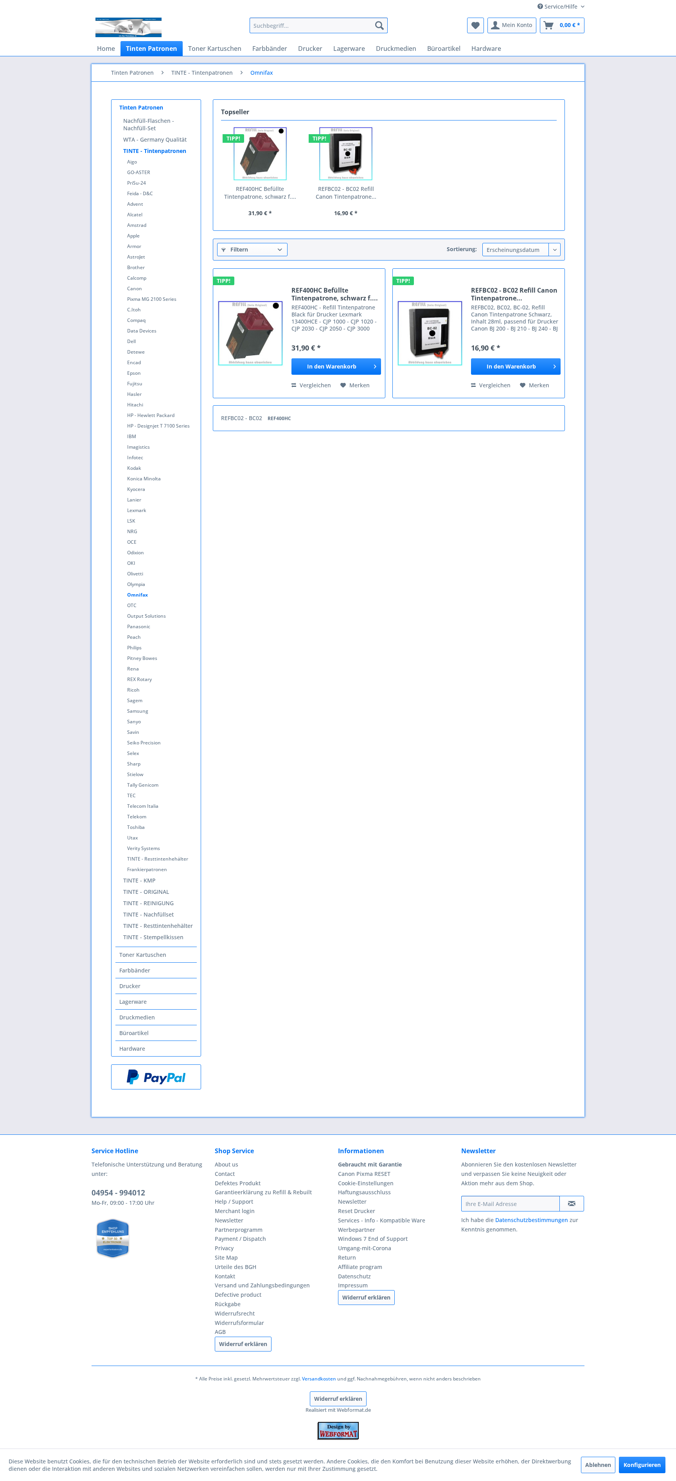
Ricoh (133, 690)
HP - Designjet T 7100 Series (158, 425)
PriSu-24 (136, 183)
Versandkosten (319, 1378)
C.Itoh (134, 309)
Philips (134, 647)
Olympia (136, 584)
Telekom (136, 816)
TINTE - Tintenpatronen (154, 151)
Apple (133, 235)
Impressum (353, 1285)
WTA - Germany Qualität (155, 139)
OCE (132, 542)
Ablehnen (598, 1464)
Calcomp (136, 278)
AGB (220, 1331)
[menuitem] (319, 25)
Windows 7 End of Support (373, 1238)
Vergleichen (314, 385)
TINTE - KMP (139, 880)
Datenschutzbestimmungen (531, 1220)
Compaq (136, 320)
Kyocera (136, 489)
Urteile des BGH (235, 1267)
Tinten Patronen (141, 107)
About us (226, 1164)
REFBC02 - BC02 (242, 418)
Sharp (133, 763)
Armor (134, 246)
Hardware (132, 1048)
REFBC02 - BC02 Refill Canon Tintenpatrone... (346, 192)
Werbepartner (356, 1229)
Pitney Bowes (142, 658)
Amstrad (136, 225)
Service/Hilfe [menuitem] (561, 6)
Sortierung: (462, 249)
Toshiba (136, 827)
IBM (131, 436)
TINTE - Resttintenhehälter (157, 859)
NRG (132, 531)
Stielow (135, 774)
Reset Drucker (356, 1211)
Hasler (134, 394)
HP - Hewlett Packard (150, 415)
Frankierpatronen (147, 869)
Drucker (129, 986)
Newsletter (229, 1220)
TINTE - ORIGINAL (146, 891)
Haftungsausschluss (364, 1192)
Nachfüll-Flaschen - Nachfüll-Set (148, 124)
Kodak (134, 468)
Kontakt (225, 1276)
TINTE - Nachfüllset (148, 914)
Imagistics (138, 447)
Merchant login (235, 1211)
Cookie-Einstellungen (366, 1183)
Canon (134, 288)
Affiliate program (360, 1267)
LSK (131, 521)
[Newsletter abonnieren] (571, 1203)
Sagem (134, 700)
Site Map (226, 1257)
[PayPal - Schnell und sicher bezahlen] (156, 1076)
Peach (134, 637)
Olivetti (135, 573)
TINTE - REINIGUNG (148, 903)
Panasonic (138, 626)
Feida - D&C (140, 193)
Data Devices (141, 330)
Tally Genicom (142, 785)
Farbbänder (134, 970)
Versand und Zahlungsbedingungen (262, 1285)
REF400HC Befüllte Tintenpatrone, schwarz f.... (260, 192)
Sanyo (134, 721)
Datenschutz (354, 1276)
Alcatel (134, 214)
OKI (131, 563)
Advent (135, 204)
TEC (131, 795)
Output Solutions (146, 616)
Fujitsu (134, 383)
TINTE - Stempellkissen (153, 937)
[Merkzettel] (475, 25)
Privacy (224, 1248)
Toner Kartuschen (142, 954)
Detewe (136, 352)
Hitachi (135, 404)
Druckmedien (137, 1017)
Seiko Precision (144, 742)
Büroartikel (134, 1033)
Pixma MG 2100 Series (151, 299)
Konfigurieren (642, 1464)
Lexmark (136, 510)
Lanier (134, 499)
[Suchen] (379, 25)
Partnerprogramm (238, 1229)
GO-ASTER (138, 172)
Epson (134, 373)
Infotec (135, 457)
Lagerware (133, 1001)
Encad (134, 362)
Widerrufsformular (239, 1322)
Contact (225, 1173)
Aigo (132, 161)
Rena (133, 668)
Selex (133, 753)
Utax (132, 837)
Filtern (238, 249)
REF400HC (279, 418)
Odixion (135, 552)
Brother (136, 267)
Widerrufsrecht (235, 1313)
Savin (133, 732)
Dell (131, 341)
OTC (132, 605)
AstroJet (136, 256)
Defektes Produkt (238, 1183)
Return (347, 1257)
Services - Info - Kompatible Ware (381, 1220)
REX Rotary (139, 679)
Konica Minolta (144, 478)
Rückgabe (228, 1304)
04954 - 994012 (118, 1193)
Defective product (238, 1294)
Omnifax (137, 594)
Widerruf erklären (243, 1344)
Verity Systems (143, 848)
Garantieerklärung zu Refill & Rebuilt (263, 1192)
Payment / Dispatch (240, 1238)
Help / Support (234, 1201)
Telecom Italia (142, 806)
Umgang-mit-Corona (364, 1248)
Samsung (137, 711)
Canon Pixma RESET (364, 1173)
